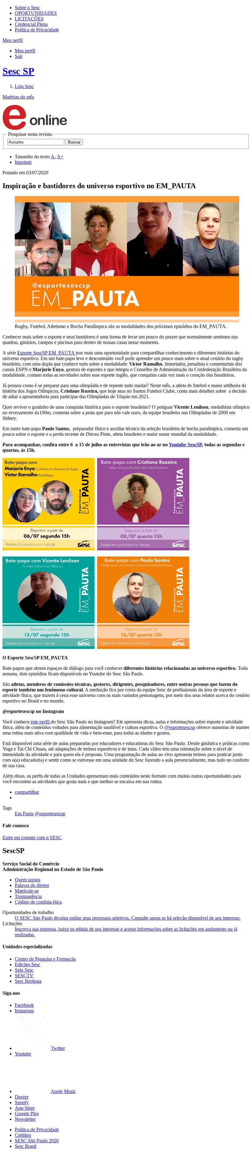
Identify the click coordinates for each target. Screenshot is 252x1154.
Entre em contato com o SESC (32, 837)
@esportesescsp (179, 727)
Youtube (23, 1053)
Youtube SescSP (185, 444)
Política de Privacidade (37, 29)
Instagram (24, 1010)
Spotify (22, 1102)
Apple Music (63, 1091)
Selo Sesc (24, 970)
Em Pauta (24, 813)
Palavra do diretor (32, 885)
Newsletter (25, 1119)
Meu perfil (25, 50)
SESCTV (24, 975)
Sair (18, 56)
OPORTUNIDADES (36, 13)
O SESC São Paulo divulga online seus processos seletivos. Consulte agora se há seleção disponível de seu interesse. (128, 918)
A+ (60, 156)
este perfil (41, 721)
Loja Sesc (24, 86)
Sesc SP (18, 71)
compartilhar (27, 792)
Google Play (27, 1113)
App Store (25, 1108)
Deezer (22, 1096)
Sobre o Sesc (27, 7)
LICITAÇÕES (29, 18)
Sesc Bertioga (28, 981)
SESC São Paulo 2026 (37, 1140)
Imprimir (23, 162)
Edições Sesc (27, 964)
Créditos (23, 1135)
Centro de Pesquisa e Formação (45, 959)
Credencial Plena (31, 24)
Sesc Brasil (25, 1146)
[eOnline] (34, 128)
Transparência (28, 896)
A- (53, 156)
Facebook (24, 1005)
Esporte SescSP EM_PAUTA (46, 352)
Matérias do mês (18, 96)
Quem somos (27, 879)
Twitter (58, 1048)
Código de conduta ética (38, 902)
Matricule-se (27, 890)
